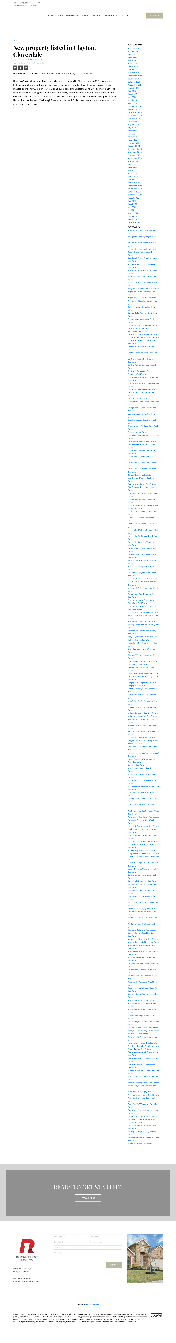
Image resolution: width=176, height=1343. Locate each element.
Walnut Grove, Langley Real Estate (143, 1092)
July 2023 (132, 164)
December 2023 (135, 149)
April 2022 (132, 210)
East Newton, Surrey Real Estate (142, 484)
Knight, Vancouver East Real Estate (143, 673)
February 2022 (134, 216)
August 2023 (133, 161)
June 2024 (132, 130)
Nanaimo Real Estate (137, 765)
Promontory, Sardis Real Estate (141, 850)
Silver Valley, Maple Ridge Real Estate (143, 942)
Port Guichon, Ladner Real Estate (142, 841)
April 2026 (132, 63)
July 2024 (132, 127)
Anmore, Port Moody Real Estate (142, 249)
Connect (154, 15)
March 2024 (133, 140)
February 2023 (134, 179)
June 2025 (132, 94)
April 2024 (132, 137)
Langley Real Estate (136, 685)
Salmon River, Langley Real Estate (142, 908)
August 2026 (133, 51)
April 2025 (132, 100)
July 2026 (132, 54)
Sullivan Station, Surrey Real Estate (143, 1027)
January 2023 (134, 182)
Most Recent (133, 48)
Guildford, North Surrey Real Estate (143, 612)
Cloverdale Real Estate (137, 398)
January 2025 (134, 109)
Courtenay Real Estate (138, 432)
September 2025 (135, 85)
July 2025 (132, 91)
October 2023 (134, 155)
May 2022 (132, 207)
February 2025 (134, 106)
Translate (32, 6)
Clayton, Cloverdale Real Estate (33, 63)
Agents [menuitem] (59, 15)
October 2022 (134, 192)
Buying (85, 15)
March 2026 (133, 66)
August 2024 (133, 124)
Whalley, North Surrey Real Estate (142, 1116)
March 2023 (133, 176)
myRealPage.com (92, 1304)
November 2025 (135, 79)
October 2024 (134, 118)
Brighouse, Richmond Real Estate (142, 298)
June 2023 (132, 167)
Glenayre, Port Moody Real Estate (142, 579)
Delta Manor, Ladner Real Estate (142, 441)
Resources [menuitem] (110, 15)
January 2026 (134, 72)
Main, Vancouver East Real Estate (142, 716)
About (123, 15)
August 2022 (133, 198)
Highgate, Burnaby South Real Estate (144, 637)
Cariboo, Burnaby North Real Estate (143, 337)
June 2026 (132, 57)
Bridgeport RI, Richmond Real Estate (143, 288)
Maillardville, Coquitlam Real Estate (143, 713)
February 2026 (134, 69)
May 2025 (132, 97)
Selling (96, 15)
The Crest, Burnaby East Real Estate (143, 1046)
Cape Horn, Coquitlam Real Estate (142, 334)
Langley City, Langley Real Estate (142, 682)
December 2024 (135, 112)
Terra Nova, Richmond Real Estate (142, 1043)
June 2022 (132, 204)
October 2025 (134, 82)
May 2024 (132, 134)
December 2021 (134, 222)
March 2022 (133, 213)
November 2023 (135, 152)
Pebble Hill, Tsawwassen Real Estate (143, 826)
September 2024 (135, 121)
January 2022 (134, 219)
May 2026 (132, 60)
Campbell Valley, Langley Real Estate (143, 325)
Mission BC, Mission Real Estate (141, 737)
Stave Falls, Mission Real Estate (141, 1000)
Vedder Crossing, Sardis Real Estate (143, 1082)
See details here (85, 73)
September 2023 (135, 158)
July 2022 (132, 201)
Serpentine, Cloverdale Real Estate (143, 939)
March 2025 (133, 103)
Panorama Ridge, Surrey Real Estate (143, 817)
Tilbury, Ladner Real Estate (139, 1049)
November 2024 (135, 115)
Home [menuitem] (50, 15)
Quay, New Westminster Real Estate (143, 853)
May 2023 (132, 170)
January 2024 (134, 146)
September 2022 (135, 195)
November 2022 (135, 188)
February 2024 (134, 143)
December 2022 (135, 185)
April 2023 (132, 173)
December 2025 (135, 75)
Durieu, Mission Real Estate (139, 475)
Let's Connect (88, 1198)
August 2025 (133, 88)
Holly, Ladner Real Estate (138, 640)
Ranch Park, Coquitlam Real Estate (143, 881)
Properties (71, 15)
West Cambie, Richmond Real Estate (143, 1095)
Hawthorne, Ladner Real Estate (141, 621)
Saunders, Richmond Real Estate (142, 930)
